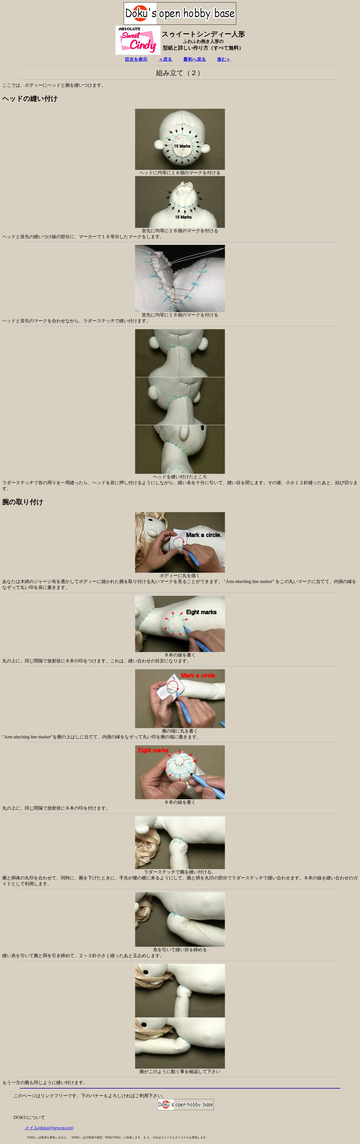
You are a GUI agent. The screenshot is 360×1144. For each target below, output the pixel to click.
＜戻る (165, 59)
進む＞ (224, 59)
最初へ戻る (194, 59)
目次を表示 (136, 59)
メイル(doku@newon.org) (49, 1127)
